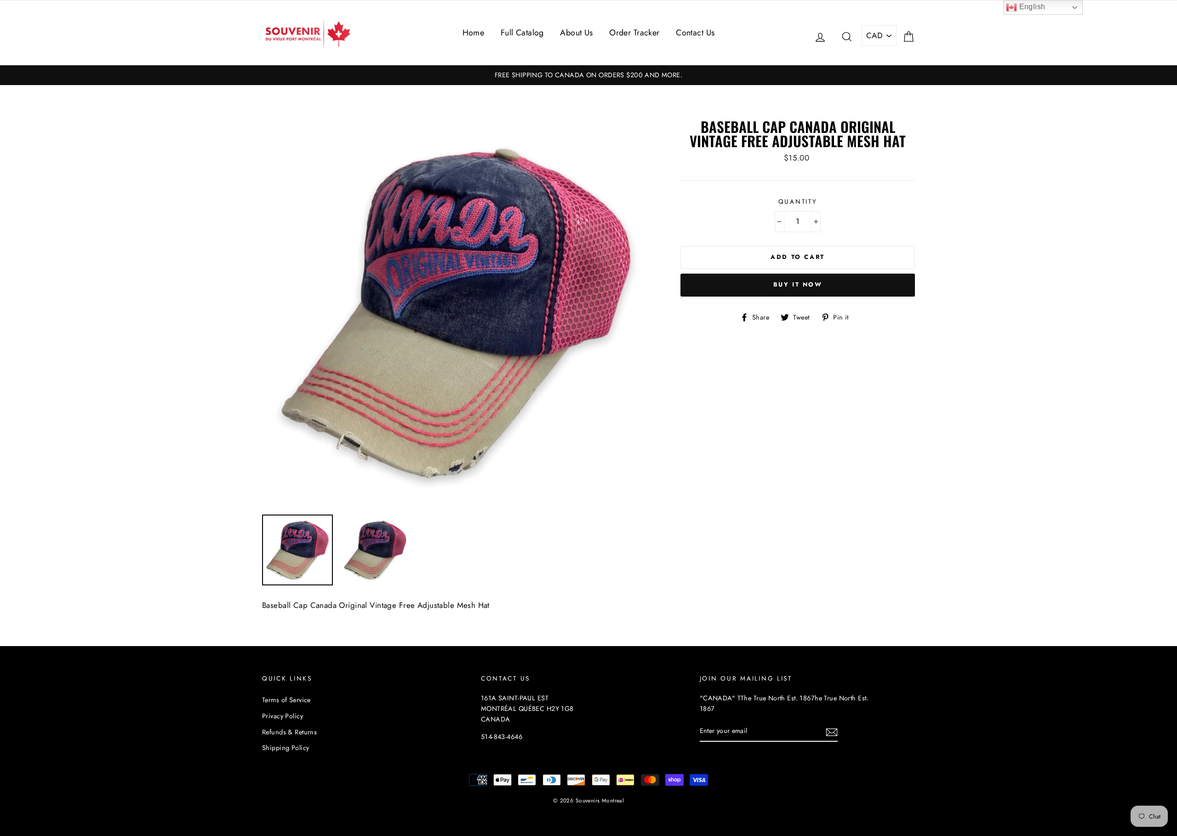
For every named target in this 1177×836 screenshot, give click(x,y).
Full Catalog (522, 33)
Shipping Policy (285, 747)
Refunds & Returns (289, 732)
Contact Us (695, 33)
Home (474, 33)
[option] (588, 75)
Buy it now (798, 284)
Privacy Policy (282, 716)
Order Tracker (634, 33)
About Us (576, 33)
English (1031, 7)
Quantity (797, 201)
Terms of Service (286, 699)
